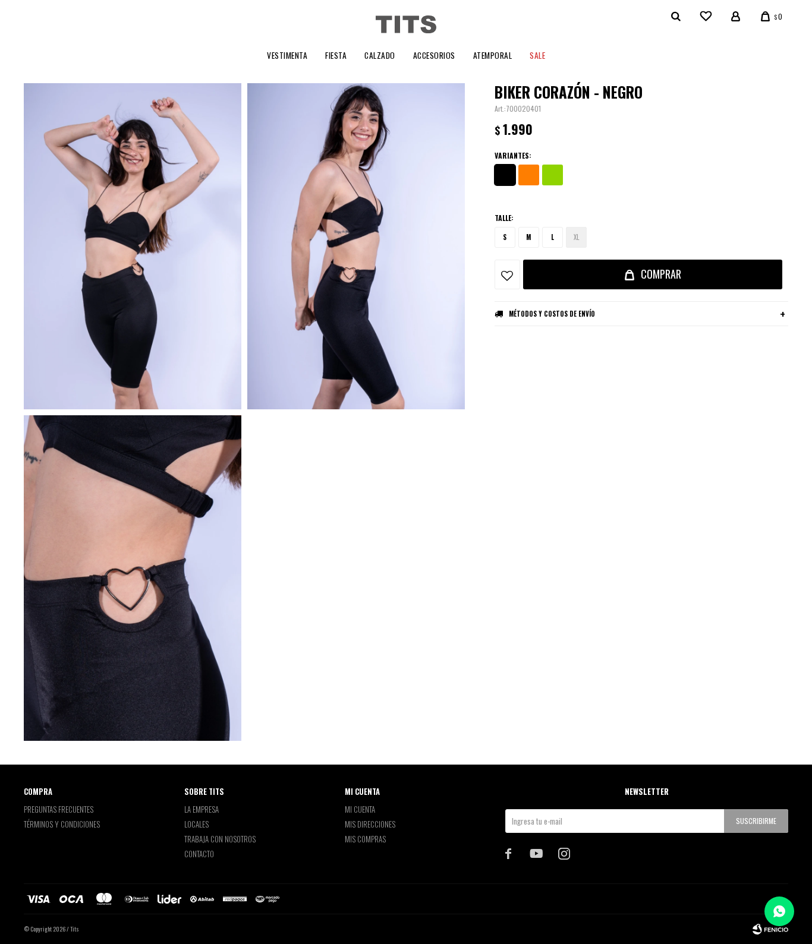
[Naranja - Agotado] (528, 175)
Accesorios (434, 55)
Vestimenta (287, 55)
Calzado (379, 55)
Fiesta (336, 55)
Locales (196, 824)
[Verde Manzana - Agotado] (552, 175)
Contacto (199, 854)
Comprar (661, 274)
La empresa (201, 809)
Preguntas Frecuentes (58, 809)
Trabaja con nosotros (220, 839)
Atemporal (492, 55)
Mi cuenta (360, 809)
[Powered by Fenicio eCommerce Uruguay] (770, 929)
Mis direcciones (370, 824)
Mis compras (365, 839)
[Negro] (505, 175)
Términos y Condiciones (62, 824)
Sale (537, 55)
